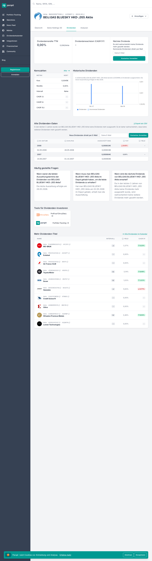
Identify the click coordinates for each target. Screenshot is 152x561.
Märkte (9, 30)
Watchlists (11, 20)
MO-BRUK (47, 246)
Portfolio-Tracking (14, 15)
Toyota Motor (48, 273)
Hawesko (47, 290)
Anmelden (15, 75)
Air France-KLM (49, 264)
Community (11, 51)
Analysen (84, 28)
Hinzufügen (138, 16)
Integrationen (12, 41)
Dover (45, 281)
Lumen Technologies (51, 325)
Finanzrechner (12, 46)
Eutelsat (46, 255)
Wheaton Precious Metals (53, 316)
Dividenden (71, 28)
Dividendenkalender (15, 36)
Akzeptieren (140, 555)
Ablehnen (128, 555)
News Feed (11, 25)
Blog (3, 60)
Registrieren (15, 70)
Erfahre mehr (65, 555)
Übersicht (38, 28)
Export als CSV (141, 123)
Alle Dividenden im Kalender (135, 234)
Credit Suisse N (49, 299)
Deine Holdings (54, 28)
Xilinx (45, 307)
